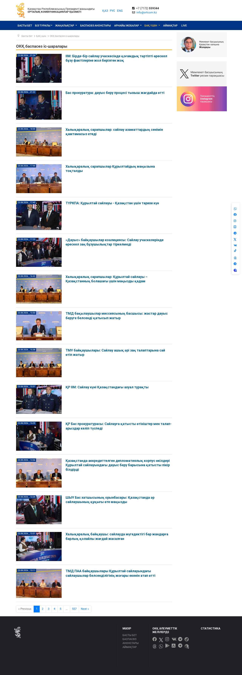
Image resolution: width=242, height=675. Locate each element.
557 (74, 609)
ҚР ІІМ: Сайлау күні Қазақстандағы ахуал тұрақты (107, 387)
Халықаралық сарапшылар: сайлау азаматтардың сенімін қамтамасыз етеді (114, 132)
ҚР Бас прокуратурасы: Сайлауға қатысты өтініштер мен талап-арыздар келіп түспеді (118, 426)
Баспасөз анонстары (95, 25)
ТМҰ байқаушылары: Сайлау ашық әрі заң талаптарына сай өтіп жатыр (115, 352)
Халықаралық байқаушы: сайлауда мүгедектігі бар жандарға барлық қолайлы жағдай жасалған (117, 536)
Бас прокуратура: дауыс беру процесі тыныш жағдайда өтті (115, 93)
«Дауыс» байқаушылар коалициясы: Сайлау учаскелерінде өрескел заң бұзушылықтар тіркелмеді (115, 242)
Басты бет (25, 25)
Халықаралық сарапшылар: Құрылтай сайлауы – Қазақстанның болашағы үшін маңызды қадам (106, 279)
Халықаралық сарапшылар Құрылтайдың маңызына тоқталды (110, 168)
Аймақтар (170, 25)
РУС (112, 10)
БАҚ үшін (151, 25)
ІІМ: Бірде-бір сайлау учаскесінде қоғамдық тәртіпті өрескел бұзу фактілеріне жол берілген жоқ (116, 58)
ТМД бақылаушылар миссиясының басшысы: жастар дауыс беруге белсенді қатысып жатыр (117, 315)
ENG (120, 10)
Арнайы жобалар (127, 25)
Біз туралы (42, 25)
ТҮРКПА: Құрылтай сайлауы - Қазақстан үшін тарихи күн (112, 203)
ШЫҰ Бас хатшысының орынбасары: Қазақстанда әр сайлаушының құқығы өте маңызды (110, 499)
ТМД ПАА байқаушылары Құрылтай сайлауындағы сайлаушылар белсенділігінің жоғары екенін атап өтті (110, 573)
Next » (85, 609)
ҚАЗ (105, 10)
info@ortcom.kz (147, 12)
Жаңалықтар (65, 25)
